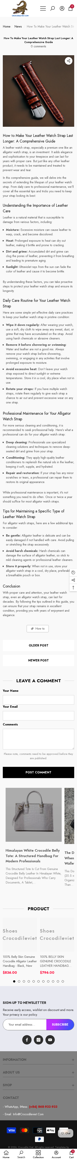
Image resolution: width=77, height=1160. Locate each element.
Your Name (11, 691)
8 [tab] (48, 981)
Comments (10, 724)
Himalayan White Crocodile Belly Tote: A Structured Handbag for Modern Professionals (33, 856)
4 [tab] (29, 981)
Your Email (10, 706)
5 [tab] (34, 981)
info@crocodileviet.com (28, 1114)
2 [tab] (19, 981)
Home (6, 26)
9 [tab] (53, 981)
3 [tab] (24, 981)
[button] (52, 8)
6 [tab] (38, 981)
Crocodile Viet (25, 1147)
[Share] (68, 61)
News (18, 26)
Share (68, 61)
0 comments (38, 46)
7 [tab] (43, 981)
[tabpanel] (19, 946)
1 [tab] (14, 981)
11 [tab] (63, 981)
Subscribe (60, 1024)
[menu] (43, 8)
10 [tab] (58, 981)
